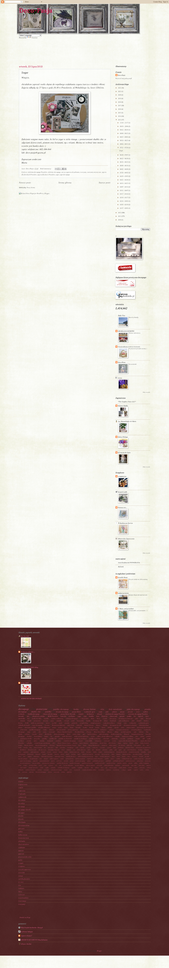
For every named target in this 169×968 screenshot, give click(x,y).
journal (55, 752)
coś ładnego (70, 747)
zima (85, 716)
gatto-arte (21, 828)
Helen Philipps (123, 437)
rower (40, 765)
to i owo (20, 882)
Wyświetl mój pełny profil (123, 78)
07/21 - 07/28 (124, 147)
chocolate (62, 747)
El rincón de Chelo (124, 452)
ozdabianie (21, 847)
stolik (41, 767)
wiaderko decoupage (70, 741)
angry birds (70, 725)
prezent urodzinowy (25, 763)
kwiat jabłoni (38, 736)
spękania (117, 765)
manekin (57, 736)
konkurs (146, 721)
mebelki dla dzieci (71, 756)
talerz (35, 741)
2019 (119, 98)
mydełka (46, 718)
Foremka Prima (79, 732)
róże (60, 765)
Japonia (125, 743)
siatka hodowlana (108, 765)
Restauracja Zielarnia (58, 725)
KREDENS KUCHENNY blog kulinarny (34, 940)
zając (28, 732)
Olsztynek (52, 745)
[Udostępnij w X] (61, 169)
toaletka (42, 741)
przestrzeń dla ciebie (25, 857)
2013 (119, 120)
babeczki (79, 725)
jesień (54, 727)
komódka (143, 752)
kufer (79, 754)
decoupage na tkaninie (130, 725)
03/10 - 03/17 (124, 197)
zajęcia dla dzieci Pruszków (46, 174)
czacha (88, 747)
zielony (147, 770)
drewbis (20, 816)
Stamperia (104, 745)
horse (19, 752)
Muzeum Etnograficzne (41, 745)
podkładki (108, 761)
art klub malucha (126, 732)
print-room (23, 730)
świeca (50, 772)
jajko (142, 718)
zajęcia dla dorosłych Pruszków (128, 741)
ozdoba (118, 759)
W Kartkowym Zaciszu (125, 523)
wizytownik (77, 770)
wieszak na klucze (136, 730)
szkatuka (53, 767)
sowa (52, 721)
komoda (22, 721)
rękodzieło (114, 738)
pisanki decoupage (80, 761)
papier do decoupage (25, 761)
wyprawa (108, 770)
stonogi (20, 876)
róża (102, 709)
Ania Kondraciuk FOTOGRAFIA (129, 562)
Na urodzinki (132, 364)
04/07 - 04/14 (124, 187)
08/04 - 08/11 (124, 144)
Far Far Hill (25, 636)
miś (28, 716)
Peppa (84, 745)
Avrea (120, 378)
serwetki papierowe (24, 869)
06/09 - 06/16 (124, 165)
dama (114, 747)
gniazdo (122, 716)
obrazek (99, 714)
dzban (106, 721)
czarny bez (95, 747)
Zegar (25, 72)
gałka (110, 750)
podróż (148, 736)
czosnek (109, 747)
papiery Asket (131, 727)
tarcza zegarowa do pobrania (70, 172)
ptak (107, 712)
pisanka (67, 723)
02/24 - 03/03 (124, 201)
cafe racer (50, 747)
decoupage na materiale (126, 718)
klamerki (126, 734)
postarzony (148, 761)
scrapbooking (84, 723)
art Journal (122, 745)
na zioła (147, 756)
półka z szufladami (144, 763)
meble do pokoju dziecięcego (85, 756)
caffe (56, 747)
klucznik (148, 718)
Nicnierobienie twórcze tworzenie (129, 347)
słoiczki (87, 767)
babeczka (129, 745)
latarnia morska (126, 754)
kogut (71, 727)
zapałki (129, 770)
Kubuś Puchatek (144, 743)
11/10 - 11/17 (124, 123)
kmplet (100, 752)
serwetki (122, 738)
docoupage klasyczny (53, 750)
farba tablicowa (81, 750)
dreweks (21, 819)
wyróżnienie (116, 770)
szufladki (80, 767)
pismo (142, 736)
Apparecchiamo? (26, 936)
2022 (119, 88)
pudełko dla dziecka (62, 763)
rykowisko (106, 738)
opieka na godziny (80, 759)
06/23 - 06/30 (124, 158)
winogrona (98, 741)
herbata (140, 750)
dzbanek (69, 750)
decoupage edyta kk (24, 809)
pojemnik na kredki (25, 738)
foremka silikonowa (44, 727)
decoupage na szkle (115, 725)
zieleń (141, 770)
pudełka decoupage (34, 730)
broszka (25, 747)
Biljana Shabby (123, 406)
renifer (25, 765)
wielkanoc (72, 716)
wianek (80, 741)
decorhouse (21, 800)
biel (148, 745)
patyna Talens (76, 712)
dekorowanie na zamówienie (143, 747)
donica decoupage (59, 734)
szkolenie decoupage (54, 172)
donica (20, 727)
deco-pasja (113, 718)
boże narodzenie (115, 709)
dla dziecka (48, 734)
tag (106, 767)
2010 (119, 220)
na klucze (134, 756)
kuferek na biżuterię (87, 754)
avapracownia (22, 784)
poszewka (37, 738)
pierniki (66, 761)
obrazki (46, 759)
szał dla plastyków (24, 879)
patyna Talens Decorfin (68, 714)
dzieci (68, 734)
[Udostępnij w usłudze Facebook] (63, 169)
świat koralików (23, 898)
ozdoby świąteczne (139, 759)
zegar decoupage (65, 174)
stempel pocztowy (33, 767)
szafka (46, 767)
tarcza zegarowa (73, 730)
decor (40, 734)
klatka (95, 752)
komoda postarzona (137, 734)
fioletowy (105, 750)
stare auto (133, 765)
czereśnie (102, 747)
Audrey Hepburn (83, 743)
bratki (19, 747)
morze (48, 723)
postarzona (37, 721)
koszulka (50, 754)
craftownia (21, 791)
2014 (119, 116)
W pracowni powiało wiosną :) (138, 348)
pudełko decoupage (61, 709)
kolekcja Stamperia (109, 752)
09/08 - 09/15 (124, 133)
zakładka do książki (24, 725)
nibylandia (21, 841)
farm (89, 750)
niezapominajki (33, 759)
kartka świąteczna (74, 752)
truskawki (50, 741)
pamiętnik (148, 759)
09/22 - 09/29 (124, 130)
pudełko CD (52, 738)
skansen (51, 730)
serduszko (21, 714)
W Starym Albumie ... (28, 652)
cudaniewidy (22, 797)
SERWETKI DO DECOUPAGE (31, 698)
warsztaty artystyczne (94, 172)
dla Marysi (23, 750)
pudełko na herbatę (94, 738)
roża (45, 765)
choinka (105, 725)
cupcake (82, 747)
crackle (105, 718)
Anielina (75, 743)
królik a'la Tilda (36, 718)
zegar (57, 174)
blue (147, 732)
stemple (137, 738)
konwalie (38, 754)
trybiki (130, 767)
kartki (82, 752)
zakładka (29, 743)
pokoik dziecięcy (130, 761)
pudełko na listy (111, 763)
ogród (61, 759)
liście (19, 756)
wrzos (114, 741)
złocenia (31, 772)
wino (125, 723)
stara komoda (125, 765)
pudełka (44, 738)
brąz (31, 747)
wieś (71, 770)
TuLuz (20, 891)
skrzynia (45, 721)
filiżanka (98, 750)
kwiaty (97, 727)
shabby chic (36, 711)
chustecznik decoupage (50, 714)
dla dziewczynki (32, 750)
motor (113, 756)
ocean (93, 736)
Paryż (98, 718)
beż (144, 745)
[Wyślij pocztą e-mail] (56, 169)
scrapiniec (21, 866)
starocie (148, 765)
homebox (146, 750)
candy (100, 712)
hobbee (20, 831)
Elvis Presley (112, 743)
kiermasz (88, 752)
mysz (129, 756)
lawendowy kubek (137, 754)
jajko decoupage (104, 734)
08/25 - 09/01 (124, 137)
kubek (67, 754)
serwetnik (99, 765)
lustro (103, 727)
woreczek (106, 741)
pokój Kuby (140, 761)
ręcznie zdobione (79, 765)
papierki (35, 761)
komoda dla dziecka (121, 752)
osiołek (107, 759)
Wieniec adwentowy (134, 333)
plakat (89, 761)
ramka (45, 730)
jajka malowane (35, 752)
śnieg (44, 732)
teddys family (122, 767)
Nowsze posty (25, 182)
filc (93, 750)
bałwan (141, 732)
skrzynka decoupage (62, 712)
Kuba (92, 718)
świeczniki (56, 772)
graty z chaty (76, 734)
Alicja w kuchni (26, 944)
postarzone (41, 709)
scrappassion (122, 476)
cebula (20, 734)
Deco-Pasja (35, 10)
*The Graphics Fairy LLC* (127, 401)
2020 (119, 95)
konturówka (30, 754)
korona (20, 723)
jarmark (43, 752)
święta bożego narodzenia (42, 743)
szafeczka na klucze (109, 723)
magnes (30, 756)
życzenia (47, 725)
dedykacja (120, 747)
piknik (71, 761)
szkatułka (59, 721)
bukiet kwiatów (38, 747)
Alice (54, 743)
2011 (119, 216)
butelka (88, 721)
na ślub (54, 723)
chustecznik (113, 716)
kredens (29, 736)
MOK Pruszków (53, 716)
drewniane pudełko (30, 727)
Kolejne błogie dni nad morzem (138, 595)
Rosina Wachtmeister (94, 745)
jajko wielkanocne (124, 721)
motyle (123, 756)
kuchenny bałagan (27, 931)
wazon (65, 770)
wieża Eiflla (88, 741)
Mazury (110, 732)
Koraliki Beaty (123, 577)
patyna (122, 712)
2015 (119, 113)
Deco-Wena (121, 362)
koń (28, 718)
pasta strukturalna (44, 761)
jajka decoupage (133, 709)
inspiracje (25, 752)
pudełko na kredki (100, 763)
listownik (146, 754)
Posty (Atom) (31, 187)
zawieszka (21, 718)
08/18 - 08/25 (124, 140)
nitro (147, 716)
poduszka (74, 723)
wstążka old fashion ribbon (89, 770)
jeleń (133, 721)
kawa (65, 727)
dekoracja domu (144, 725)
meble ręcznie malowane (81, 736)
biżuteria (104, 716)
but (45, 747)
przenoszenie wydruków (48, 763)
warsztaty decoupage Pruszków (138, 714)
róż (56, 765)
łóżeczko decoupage (41, 772)
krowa (62, 754)
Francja (89, 732)
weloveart (21, 894)
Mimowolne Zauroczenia (126, 539)
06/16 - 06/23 (124, 162)
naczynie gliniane (22, 759)
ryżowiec (50, 765)
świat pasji (21, 904)
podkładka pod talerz (98, 761)
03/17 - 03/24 (124, 194)
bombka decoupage (34, 714)
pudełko (48, 711)
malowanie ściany (59, 756)
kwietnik (97, 754)
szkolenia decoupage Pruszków (37, 172)
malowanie (36, 756)
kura (97, 716)
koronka (78, 727)
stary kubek (23, 767)
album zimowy (113, 745)
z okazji (123, 770)
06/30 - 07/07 (124, 155)
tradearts (21, 888)
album (116, 732)
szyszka (29, 741)
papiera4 (21, 854)
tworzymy (83, 172)
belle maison (137, 745)
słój (92, 767)
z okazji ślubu (84, 718)
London (20, 745)
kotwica (57, 754)
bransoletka (80, 721)
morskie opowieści (105, 756)
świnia (63, 772)
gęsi (84, 734)
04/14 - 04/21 (124, 183)
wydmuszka (132, 723)
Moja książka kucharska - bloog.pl (32, 927)
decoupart (21, 813)
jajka (136, 718)
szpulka (73, 767)
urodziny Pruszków (30, 770)
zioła (34, 732)
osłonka (117, 736)
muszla (116, 727)
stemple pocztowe (96, 723)
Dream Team (103, 743)
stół (143, 738)
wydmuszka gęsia (144, 723)
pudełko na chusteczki (65, 738)
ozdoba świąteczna (127, 759)
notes (122, 727)
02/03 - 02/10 (124, 204)
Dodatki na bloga (25, 917)
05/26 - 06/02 (124, 172)
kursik (91, 727)
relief (19, 765)
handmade (113, 721)
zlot (39, 732)
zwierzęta (24, 772)
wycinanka (101, 770)
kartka (76, 709)
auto (135, 732)
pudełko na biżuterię (87, 763)
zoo (19, 772)
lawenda (21, 716)
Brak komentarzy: (46, 169)
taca (102, 767)
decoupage (23, 709)
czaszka (34, 734)
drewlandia (21, 822)
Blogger (99, 951)
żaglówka (69, 772)
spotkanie (130, 738)
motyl (118, 756)
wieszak (66, 721)
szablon (145, 712)
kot (135, 716)
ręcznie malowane (68, 765)
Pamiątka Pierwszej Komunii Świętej (66, 745)
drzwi (63, 750)
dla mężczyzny (42, 750)
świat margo (22, 901)
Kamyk (131, 743)
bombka (91, 716)
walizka (40, 770)
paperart (21, 850)
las (51, 736)
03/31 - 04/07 (124, 190)
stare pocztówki (60, 730)
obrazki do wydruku (38, 716)
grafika (129, 716)
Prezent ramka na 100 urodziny (138, 579)
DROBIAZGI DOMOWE (126, 331)
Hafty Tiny (121, 315)
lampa (46, 736)
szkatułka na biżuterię (63, 767)
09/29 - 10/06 (124, 126)
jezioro (49, 752)
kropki (29, 721)
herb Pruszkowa (132, 750)
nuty (41, 759)
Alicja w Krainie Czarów (64, 743)
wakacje (111, 730)
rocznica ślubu (33, 765)
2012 (119, 212)
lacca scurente (105, 754)
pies (137, 736)
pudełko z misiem (121, 763)
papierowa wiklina (127, 736)
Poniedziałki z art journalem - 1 (138, 610)
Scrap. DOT (25, 683)
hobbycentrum (22, 835)
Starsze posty (104, 182)
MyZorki (121, 567)
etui (74, 750)
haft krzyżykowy (92, 734)
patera (53, 761)
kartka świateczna (116, 734)
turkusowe (103, 730)
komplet (139, 721)
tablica (97, 767)
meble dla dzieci (67, 736)
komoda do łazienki (134, 752)
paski (60, 723)
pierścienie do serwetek (144, 727)
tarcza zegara (113, 767)
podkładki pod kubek (118, 761)
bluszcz (98, 725)
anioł (72, 721)
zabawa (114, 712)
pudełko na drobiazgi (80, 738)
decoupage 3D (97, 721)
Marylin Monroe (28, 745)
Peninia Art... (122, 507)
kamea (60, 752)
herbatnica (90, 714)
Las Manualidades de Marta (127, 421)
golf (116, 750)
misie (96, 756)
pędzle (20, 860)
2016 (119, 109)
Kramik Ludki (122, 492)
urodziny (58, 741)
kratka (85, 727)
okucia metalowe (23, 844)
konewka (63, 716)
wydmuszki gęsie (89, 712)
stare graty (141, 765)
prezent (130, 712)
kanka (66, 752)
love (24, 756)
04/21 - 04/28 (124, 180)
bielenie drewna (89, 725)
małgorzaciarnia (123, 593)
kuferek (140, 716)
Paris (79, 745)
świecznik (52, 732)
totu (19, 885)
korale (44, 754)
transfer (81, 714)
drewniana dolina (23, 825)
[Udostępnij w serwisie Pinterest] (65, 169)
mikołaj (110, 727)
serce (138, 712)
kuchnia (73, 754)
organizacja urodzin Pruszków (95, 759)
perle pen (59, 761)
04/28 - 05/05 (124, 176)
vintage (119, 723)
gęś (124, 750)
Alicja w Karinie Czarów (64, 732)
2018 (119, 102)
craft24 (20, 787)
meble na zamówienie (37, 723)
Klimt (136, 743)
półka (135, 763)
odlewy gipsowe (54, 759)
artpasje (21, 781)
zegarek (136, 770)
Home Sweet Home (99, 732)
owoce (112, 759)
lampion (118, 754)
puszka (130, 763)
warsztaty (46, 770)
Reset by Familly (133, 317)
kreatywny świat (23, 838)
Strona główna (64, 182)
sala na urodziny (90, 765)
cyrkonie (27, 734)
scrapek (20, 863)
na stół (141, 756)
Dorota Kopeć (94, 743)
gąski (120, 750)
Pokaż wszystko (146, 392)
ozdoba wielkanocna (57, 718)
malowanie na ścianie (47, 756)
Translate (35, 38)
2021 (119, 91)
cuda (76, 747)
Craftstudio (22, 794)
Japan (119, 743)
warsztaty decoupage (56, 770)
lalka (113, 754)
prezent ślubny (36, 763)
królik (26, 723)
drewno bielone (89, 709)
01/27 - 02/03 (124, 208)
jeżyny (60, 727)
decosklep (21, 803)
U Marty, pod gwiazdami (126, 608)
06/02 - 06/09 (124, 169)
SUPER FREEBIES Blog (29, 667)
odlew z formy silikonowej (104, 736)
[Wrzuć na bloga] (58, 169)
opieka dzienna (69, 759)
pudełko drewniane (75, 763)
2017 (119, 105)
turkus (135, 767)
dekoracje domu (130, 747)
